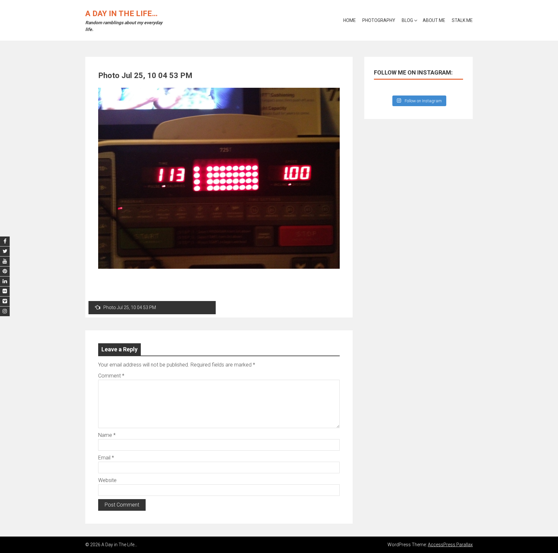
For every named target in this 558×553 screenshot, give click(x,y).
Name (107, 435)
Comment (111, 376)
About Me (434, 20)
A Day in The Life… (121, 13)
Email (106, 458)
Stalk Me (462, 20)
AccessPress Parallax (450, 544)
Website (107, 480)
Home (349, 20)
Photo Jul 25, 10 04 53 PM (129, 307)
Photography (378, 20)
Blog (407, 20)
